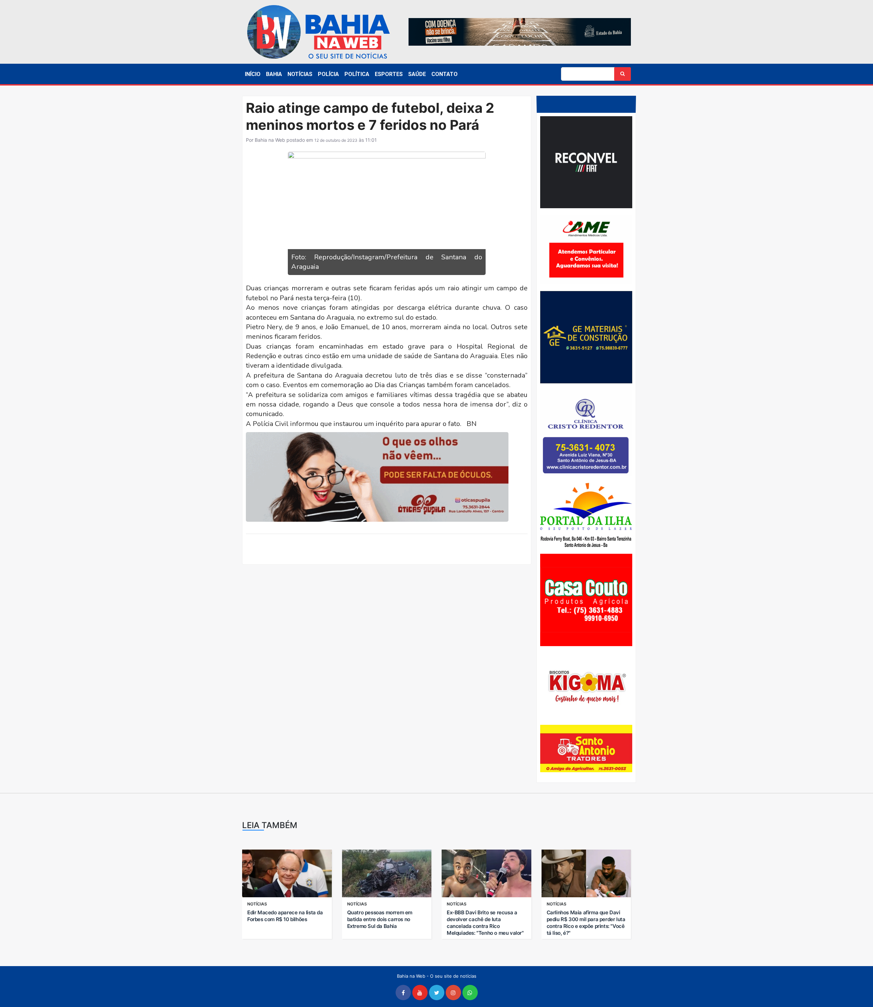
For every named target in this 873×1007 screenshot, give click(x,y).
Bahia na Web (270, 140)
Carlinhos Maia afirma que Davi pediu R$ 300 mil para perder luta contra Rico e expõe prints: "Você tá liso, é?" (586, 922)
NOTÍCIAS (299, 74)
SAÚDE (417, 74)
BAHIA (274, 74)
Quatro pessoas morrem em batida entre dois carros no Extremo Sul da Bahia (379, 919)
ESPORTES (389, 74)
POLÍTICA (356, 74)
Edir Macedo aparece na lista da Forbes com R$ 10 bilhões (285, 915)
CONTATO (444, 74)
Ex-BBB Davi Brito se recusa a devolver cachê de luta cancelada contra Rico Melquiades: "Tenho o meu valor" (485, 922)
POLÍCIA (328, 74)
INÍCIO (253, 74)
